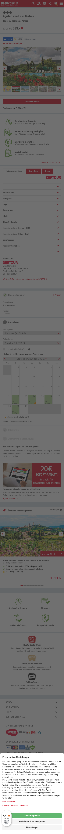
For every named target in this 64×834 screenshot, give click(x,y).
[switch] (6, 821)
